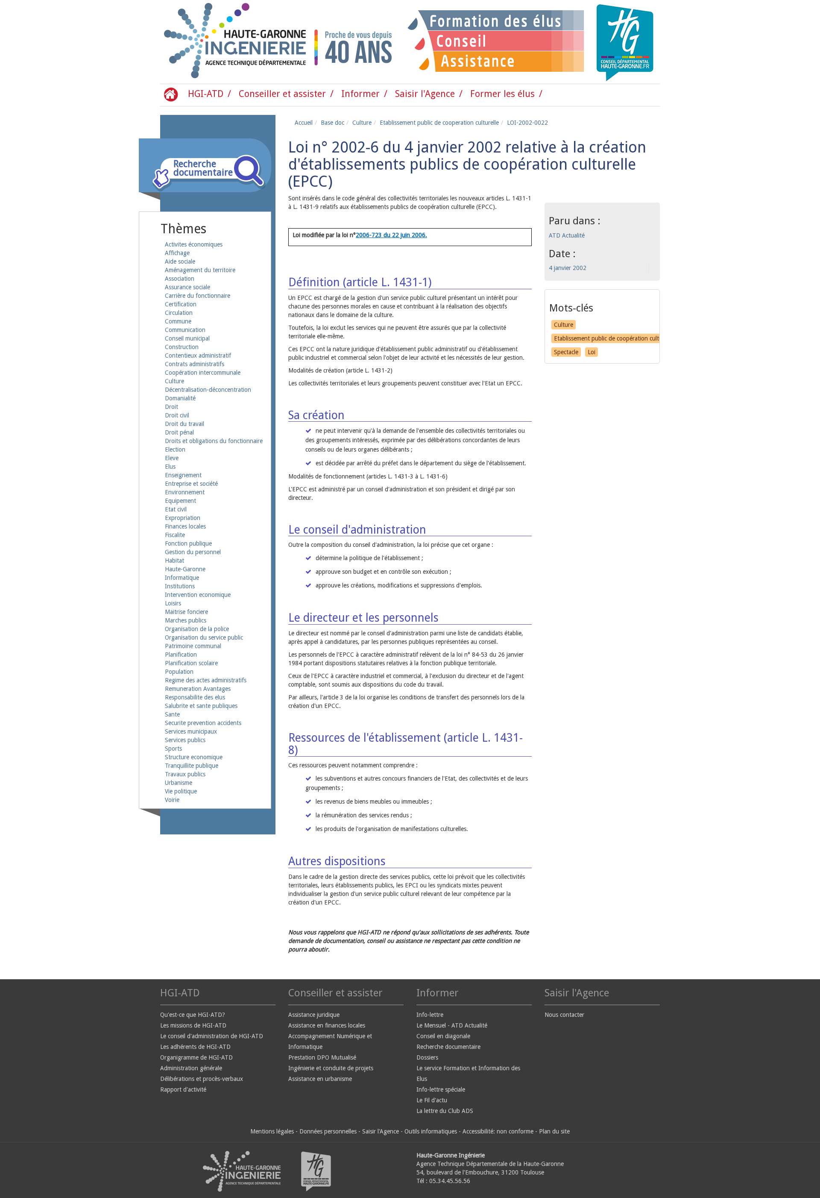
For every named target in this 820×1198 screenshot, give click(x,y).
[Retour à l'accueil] (196, 42)
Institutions (180, 586)
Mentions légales (272, 1131)
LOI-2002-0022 (527, 122)
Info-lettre (429, 1014)
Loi (591, 352)
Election (175, 449)
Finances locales (185, 526)
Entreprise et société (191, 483)
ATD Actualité (567, 235)
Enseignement (183, 475)
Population (179, 671)
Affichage (177, 253)
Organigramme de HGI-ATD (196, 1057)
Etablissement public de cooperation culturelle (439, 122)
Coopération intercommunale (202, 372)
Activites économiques (194, 244)
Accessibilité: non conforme (498, 1131)
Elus (170, 466)
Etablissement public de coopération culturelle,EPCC (622, 338)
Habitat (174, 560)
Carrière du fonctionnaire (197, 295)
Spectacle (566, 352)
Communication (185, 329)
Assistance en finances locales (326, 1025)
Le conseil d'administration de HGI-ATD (211, 1036)
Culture (174, 381)
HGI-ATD (205, 93)
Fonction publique (188, 543)
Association (179, 278)
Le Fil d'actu (431, 1100)
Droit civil (177, 415)
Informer (360, 93)
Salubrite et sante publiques (201, 705)
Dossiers (427, 1057)
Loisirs (173, 603)
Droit (171, 406)
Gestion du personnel (193, 552)
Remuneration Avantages (198, 688)
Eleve (172, 458)
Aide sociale (180, 261)
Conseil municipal (187, 338)
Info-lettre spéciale (440, 1089)
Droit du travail (184, 423)
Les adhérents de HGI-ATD (195, 1046)
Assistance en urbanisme (320, 1078)
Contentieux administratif (198, 355)
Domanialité (180, 398)
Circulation (179, 312)
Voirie (172, 799)
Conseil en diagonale (443, 1036)
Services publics (185, 740)
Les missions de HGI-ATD (193, 1025)
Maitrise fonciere (186, 611)
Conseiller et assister (282, 93)
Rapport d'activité (183, 1089)
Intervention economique (198, 594)
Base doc (332, 122)
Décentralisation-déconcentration (208, 389)
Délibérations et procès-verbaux (201, 1078)
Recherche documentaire (448, 1046)
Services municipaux (191, 731)
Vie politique (181, 791)
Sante (172, 714)
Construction (182, 347)
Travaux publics (185, 774)
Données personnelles (328, 1131)
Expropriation (182, 517)
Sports (173, 748)
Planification (181, 654)
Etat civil (176, 509)
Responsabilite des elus (195, 697)
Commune (178, 321)
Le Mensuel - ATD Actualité (451, 1025)
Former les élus (502, 93)
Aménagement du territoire (200, 270)
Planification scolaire (191, 663)
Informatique (182, 577)
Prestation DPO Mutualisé (322, 1057)
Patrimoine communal (193, 646)
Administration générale (191, 1068)
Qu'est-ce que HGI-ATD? (192, 1014)
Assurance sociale (187, 287)
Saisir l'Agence (425, 93)
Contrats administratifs (194, 364)
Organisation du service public (204, 637)
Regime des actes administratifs (205, 680)
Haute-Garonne (185, 569)
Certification (180, 304)
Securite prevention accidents (203, 722)
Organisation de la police (197, 628)
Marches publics (185, 620)
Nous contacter (564, 1014)
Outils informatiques (430, 1131)
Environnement (185, 492)
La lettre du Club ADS (444, 1110)
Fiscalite (175, 534)
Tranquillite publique (191, 765)
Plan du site (554, 1131)
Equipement (180, 500)
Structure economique (194, 757)
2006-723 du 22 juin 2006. (391, 235)
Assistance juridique (314, 1014)
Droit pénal (179, 432)
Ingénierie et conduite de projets (330, 1068)
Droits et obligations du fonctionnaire (214, 441)
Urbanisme (178, 782)
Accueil (304, 122)
